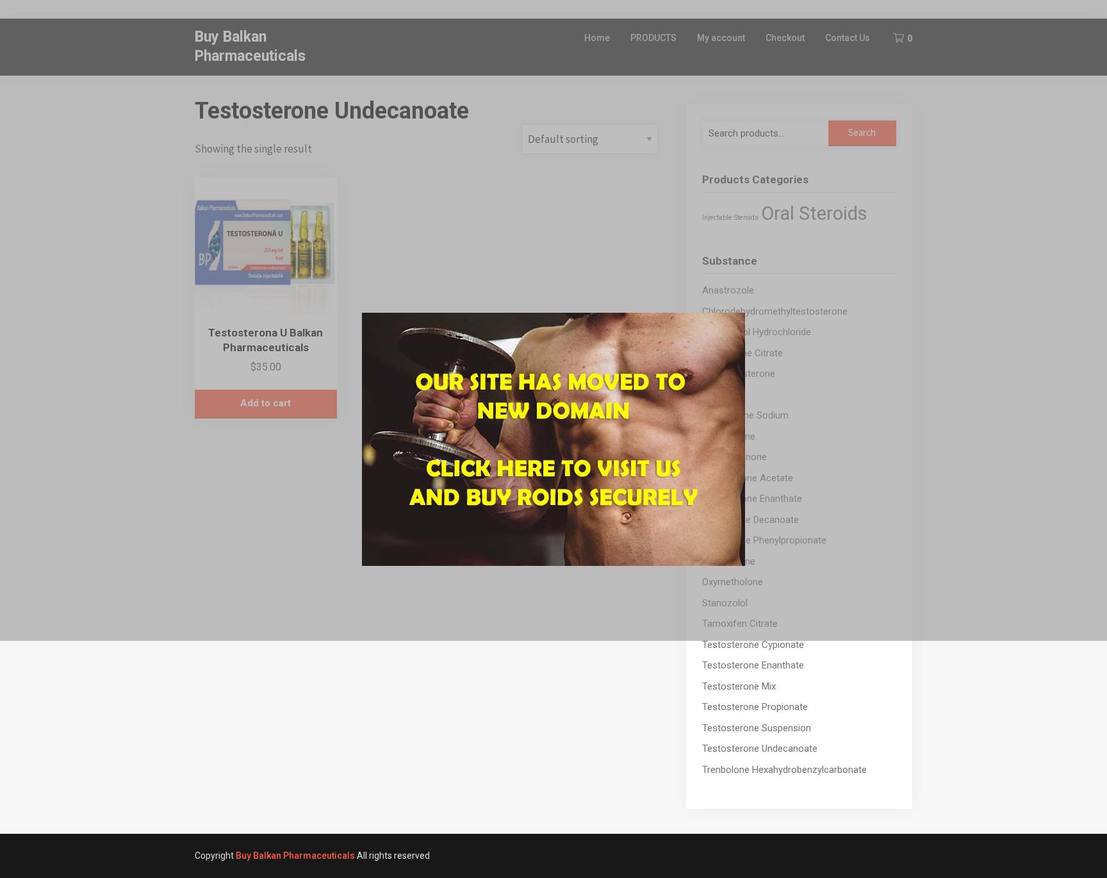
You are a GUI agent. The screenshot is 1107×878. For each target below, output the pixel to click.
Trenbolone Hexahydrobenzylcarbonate (784, 769)
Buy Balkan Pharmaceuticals (295, 855)
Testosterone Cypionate (753, 644)
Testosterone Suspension (756, 728)
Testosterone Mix (739, 686)
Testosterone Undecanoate (759, 748)
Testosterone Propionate (755, 707)
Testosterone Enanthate (753, 665)
